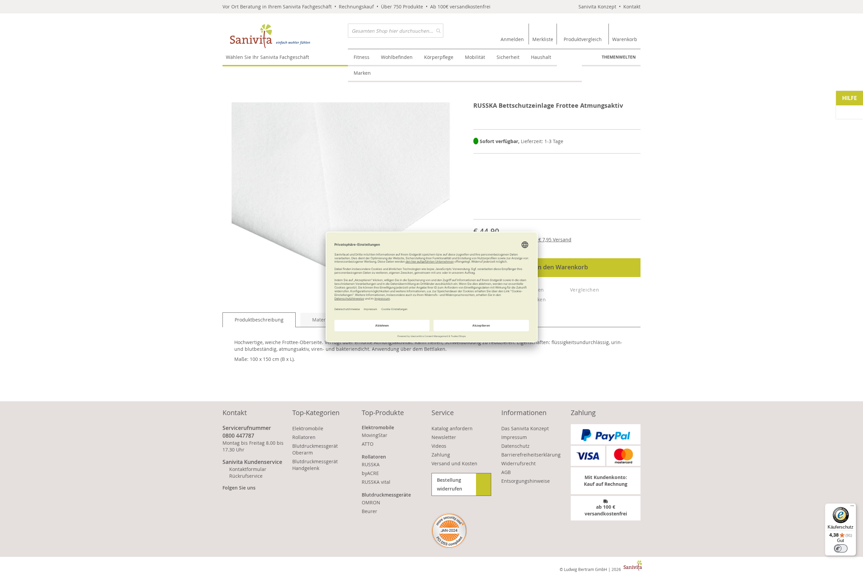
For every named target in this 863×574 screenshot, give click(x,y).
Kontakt (632, 6)
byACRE (370, 473)
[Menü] (852, 507)
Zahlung (441, 454)
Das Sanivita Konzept (525, 428)
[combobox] (395, 31)
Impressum (514, 437)
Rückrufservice (246, 476)
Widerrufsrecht (518, 463)
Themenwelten (619, 57)
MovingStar (374, 435)
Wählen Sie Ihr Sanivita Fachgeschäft (267, 57)
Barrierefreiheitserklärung (531, 454)
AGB (506, 472)
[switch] (840, 548)
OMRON (371, 502)
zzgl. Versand (549, 239)
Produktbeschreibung (259, 319)
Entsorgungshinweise (525, 481)
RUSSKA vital (376, 482)
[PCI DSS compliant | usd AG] (449, 530)
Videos (439, 446)
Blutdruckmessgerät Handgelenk (315, 464)
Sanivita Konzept (597, 6)
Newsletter (444, 437)
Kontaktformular (247, 469)
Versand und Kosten (454, 463)
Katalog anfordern (452, 428)
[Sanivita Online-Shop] (285, 36)
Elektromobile (307, 428)
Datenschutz (515, 446)
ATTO (368, 444)
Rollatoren (304, 437)
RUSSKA (371, 464)
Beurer (369, 511)
